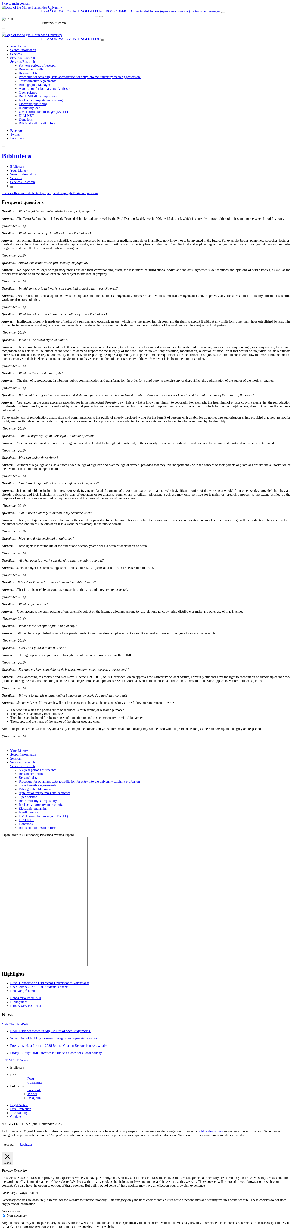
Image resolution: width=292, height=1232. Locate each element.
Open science (28, 92)
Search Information (23, 50)
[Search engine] (223, 12)
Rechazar (26, 1144)
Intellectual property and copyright (42, 100)
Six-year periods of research (37, 65)
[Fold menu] (102, 40)
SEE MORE (15, 1024)
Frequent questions (85, 193)
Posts (30, 1078)
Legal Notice (19, 1105)
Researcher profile (31, 69)
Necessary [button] (9, 1193)
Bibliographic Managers (35, 85)
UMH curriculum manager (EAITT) (43, 112)
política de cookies (210, 1131)
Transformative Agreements (37, 81)
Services (16, 54)
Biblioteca (16, 156)
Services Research (22, 58)
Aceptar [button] (9, 1144)
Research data (28, 73)
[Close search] (3, 32)
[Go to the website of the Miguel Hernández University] (32, 7)
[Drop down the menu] (101, 16)
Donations (26, 119)
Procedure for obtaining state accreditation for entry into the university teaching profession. (80, 77)
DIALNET (26, 115)
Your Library (19, 46)
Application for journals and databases (44, 88)
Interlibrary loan (29, 108)
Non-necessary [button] (12, 1211)
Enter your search (54, 23)
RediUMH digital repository (38, 96)
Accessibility (19, 1113)
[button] (22, 61)
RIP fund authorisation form (37, 123)
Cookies (15, 1116)
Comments (34, 1082)
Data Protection (20, 1109)
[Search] (3, 28)
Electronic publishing (33, 104)
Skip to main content (15, 3)
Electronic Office (112, 11)
